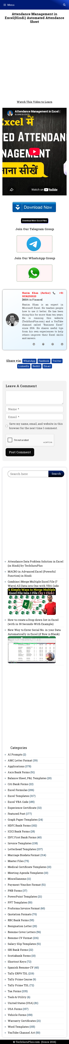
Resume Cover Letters (22, 932)
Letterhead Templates (22, 849)
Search (56, 473)
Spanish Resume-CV (21, 967)
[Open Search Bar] (64, 5)
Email (47, 366)
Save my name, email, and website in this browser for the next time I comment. (36, 426)
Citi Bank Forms (18, 784)
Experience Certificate (22, 807)
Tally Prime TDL (18, 985)
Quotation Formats (19, 914)
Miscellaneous (17, 878)
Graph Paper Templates (23, 819)
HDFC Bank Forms (19, 825)
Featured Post (16, 813)
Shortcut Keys (17, 961)
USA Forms (15, 1009)
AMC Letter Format (20, 760)
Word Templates (18, 1026)
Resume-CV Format (20, 938)
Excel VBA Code (18, 801)
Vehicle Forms (17, 1014)
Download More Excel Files (34, 221)
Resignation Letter (20, 926)
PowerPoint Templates (22, 896)
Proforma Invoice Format (24, 908)
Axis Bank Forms (19, 772)
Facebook (44, 360)
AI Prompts (15, 754)
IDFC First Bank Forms (22, 837)
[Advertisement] (34, 64)
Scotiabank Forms (19, 955)
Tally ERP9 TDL (18, 973)
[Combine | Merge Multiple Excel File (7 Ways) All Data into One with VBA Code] (32, 614)
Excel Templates (18, 796)
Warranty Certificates (22, 1020)
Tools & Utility (17, 997)
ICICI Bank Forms (19, 831)
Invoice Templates (19, 843)
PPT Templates (17, 902)
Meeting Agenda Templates (25, 872)
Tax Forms (14, 991)
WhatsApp (29, 360)
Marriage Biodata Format (24, 855)
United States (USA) (20, 1003)
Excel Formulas (17, 790)
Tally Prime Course (20, 979)
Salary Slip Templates (22, 943)
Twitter (57, 360)
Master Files (16, 861)
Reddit (36, 366)
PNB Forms (15, 890)
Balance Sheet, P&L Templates (27, 778)
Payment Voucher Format (24, 884)
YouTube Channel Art (21, 1032)
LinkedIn (23, 366)
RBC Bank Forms (18, 920)
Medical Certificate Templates (27, 867)
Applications (16, 766)
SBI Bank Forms (18, 949)
